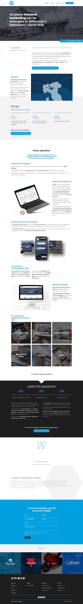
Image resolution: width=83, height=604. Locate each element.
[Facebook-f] (38, 597)
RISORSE (28, 583)
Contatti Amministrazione (47, 587)
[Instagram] (42, 597)
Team (12, 587)
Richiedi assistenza (61, 587)
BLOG (63, 3)
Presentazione (14, 585)
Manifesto (13, 590)
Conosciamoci (70, 3)
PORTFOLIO (58, 3)
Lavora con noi (60, 590)
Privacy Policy (44, 590)
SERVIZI (52, 3)
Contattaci (59, 585)
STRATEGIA (47, 3)
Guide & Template (30, 585)
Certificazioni (13, 592)
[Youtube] (44, 597)
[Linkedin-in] (40, 597)
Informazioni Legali (45, 585)
